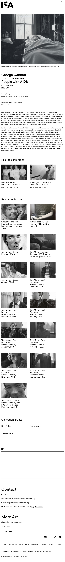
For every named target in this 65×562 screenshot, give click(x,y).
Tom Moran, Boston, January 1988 (10, 281)
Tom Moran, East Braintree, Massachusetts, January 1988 (37, 313)
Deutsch (25, 551)
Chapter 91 (35, 545)
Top (62, 559)
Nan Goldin (6, 426)
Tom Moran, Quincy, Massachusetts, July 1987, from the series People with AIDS (11, 403)
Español (14, 551)
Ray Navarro (35, 426)
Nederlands (31, 551)
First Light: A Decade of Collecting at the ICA (40, 183)
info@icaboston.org (21, 503)
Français (19, 551)
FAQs (27, 545)
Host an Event (12, 545)
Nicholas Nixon (7, 85)
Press (21, 545)
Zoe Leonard (7, 433)
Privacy (43, 545)
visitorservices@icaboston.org (24, 498)
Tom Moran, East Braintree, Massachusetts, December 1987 (37, 283)
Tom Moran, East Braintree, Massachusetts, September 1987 (37, 373)
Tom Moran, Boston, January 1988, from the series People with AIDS (40, 254)
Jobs (59, 545)
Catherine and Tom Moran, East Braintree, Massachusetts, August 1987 (12, 225)
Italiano (37, 551)
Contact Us (51, 545)
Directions (39, 507)
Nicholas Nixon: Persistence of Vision (10, 183)
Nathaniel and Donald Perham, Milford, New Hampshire (40, 224)
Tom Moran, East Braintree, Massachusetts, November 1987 (37, 343)
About (4, 545)
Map (32, 507)
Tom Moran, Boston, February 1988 (10, 253)
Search (61, 2)
